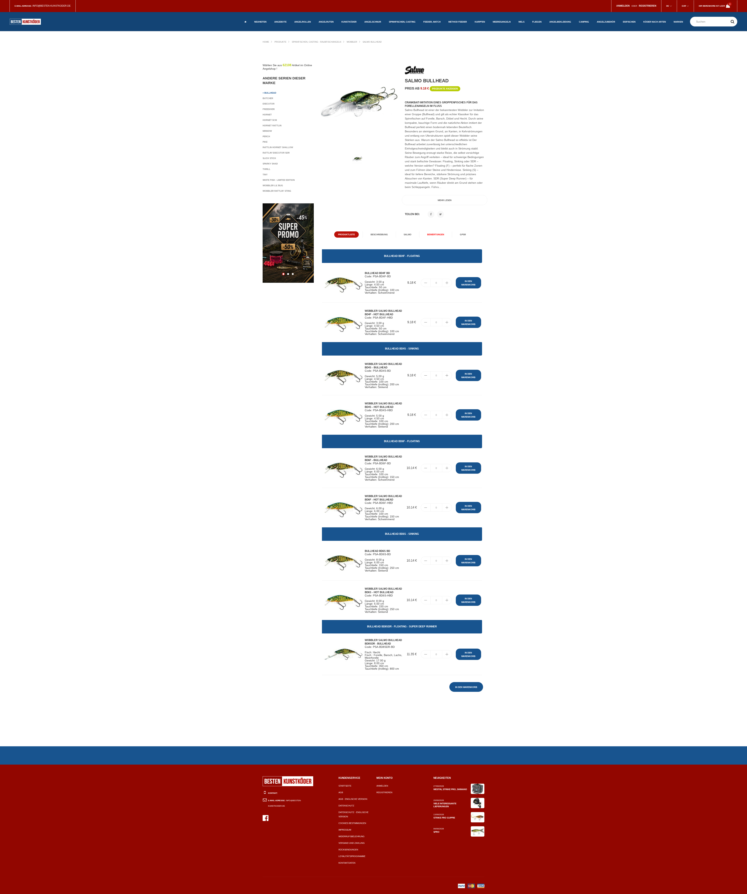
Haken (626, 26)
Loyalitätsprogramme (351, 856)
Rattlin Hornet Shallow (278, 147)
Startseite (344, 786)
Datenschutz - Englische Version (353, 814)
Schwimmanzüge (558, 26)
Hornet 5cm (270, 120)
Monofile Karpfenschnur (483, 24)
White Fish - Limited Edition (279, 180)
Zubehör (428, 26)
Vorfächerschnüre (375, 26)
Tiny (265, 174)
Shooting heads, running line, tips (542, 18)
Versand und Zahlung (351, 843)
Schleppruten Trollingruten (501, 18)
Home (266, 42)
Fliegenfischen (282, 13)
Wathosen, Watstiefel (561, 13)
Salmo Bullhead (372, 42)
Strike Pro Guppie (444, 818)
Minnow (267, 131)
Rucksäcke (603, 17)
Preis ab (431, 88)
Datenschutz (346, 805)
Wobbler (352, 42)
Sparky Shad (270, 163)
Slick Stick (269, 158)
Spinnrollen (301, 13)
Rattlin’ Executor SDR (276, 153)
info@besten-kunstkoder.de (51, 5)
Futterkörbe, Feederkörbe (430, 12)
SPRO (436, 832)
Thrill (266, 169)
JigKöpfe (346, 17)
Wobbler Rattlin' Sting (277, 191)
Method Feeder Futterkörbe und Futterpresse (458, 16)
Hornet (267, 114)
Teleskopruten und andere (330, 18)
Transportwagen (588, 17)
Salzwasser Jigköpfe (505, 26)
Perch (266, 136)
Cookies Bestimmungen (352, 823)
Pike (265, 142)
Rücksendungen (348, 849)
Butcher (268, 98)
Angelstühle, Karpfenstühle (587, 24)
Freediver (269, 109)
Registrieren (384, 792)
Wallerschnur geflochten (372, 12)
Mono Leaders (483, 17)
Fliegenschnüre (541, 26)
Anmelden (382, 786)
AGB (340, 792)
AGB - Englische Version (352, 799)
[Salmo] (414, 70)
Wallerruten (326, 26)
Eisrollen (628, 13)
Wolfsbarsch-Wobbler (651, 15)
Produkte (280, 42)
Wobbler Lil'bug (273, 185)
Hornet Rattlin (272, 125)
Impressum (344, 830)
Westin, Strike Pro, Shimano (450, 789)
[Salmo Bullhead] (359, 103)
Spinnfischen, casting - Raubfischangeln (316, 42)
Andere (278, 26)
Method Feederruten (460, 26)
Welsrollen (301, 26)
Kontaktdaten (346, 863)
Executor (268, 104)
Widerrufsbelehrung (351, 836)
